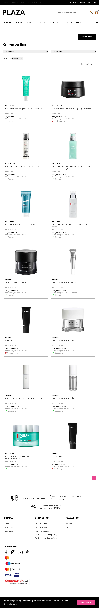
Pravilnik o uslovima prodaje (46, 534)
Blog (68, 527)
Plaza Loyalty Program (13, 527)
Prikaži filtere (87, 37)
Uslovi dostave (41, 527)
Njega (30, 23)
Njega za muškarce (75, 23)
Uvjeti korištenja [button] (12, 604)
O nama (7, 524)
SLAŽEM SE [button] (86, 602)
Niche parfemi (55, 23)
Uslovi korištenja (41, 524)
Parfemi (19, 23)
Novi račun (92, 3)
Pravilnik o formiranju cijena (46, 538)
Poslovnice (74, 3)
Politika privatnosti (42, 531)
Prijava (83, 3)
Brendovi (7, 23)
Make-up (41, 23)
